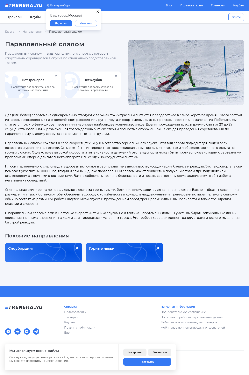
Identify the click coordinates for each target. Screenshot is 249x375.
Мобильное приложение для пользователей (193, 327)
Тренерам (218, 5)
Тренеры (14, 17)
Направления (32, 31)
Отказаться (160, 352)
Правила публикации (80, 327)
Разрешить (147, 361)
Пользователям (191, 5)
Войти (236, 17)
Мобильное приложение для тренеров (189, 322)
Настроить (134, 352)
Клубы (35, 17)
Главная (10, 31)
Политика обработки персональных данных (192, 317)
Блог (169, 5)
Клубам (238, 5)
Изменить (86, 23)
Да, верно (61, 23)
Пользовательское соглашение (183, 312)
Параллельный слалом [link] (65, 31)
